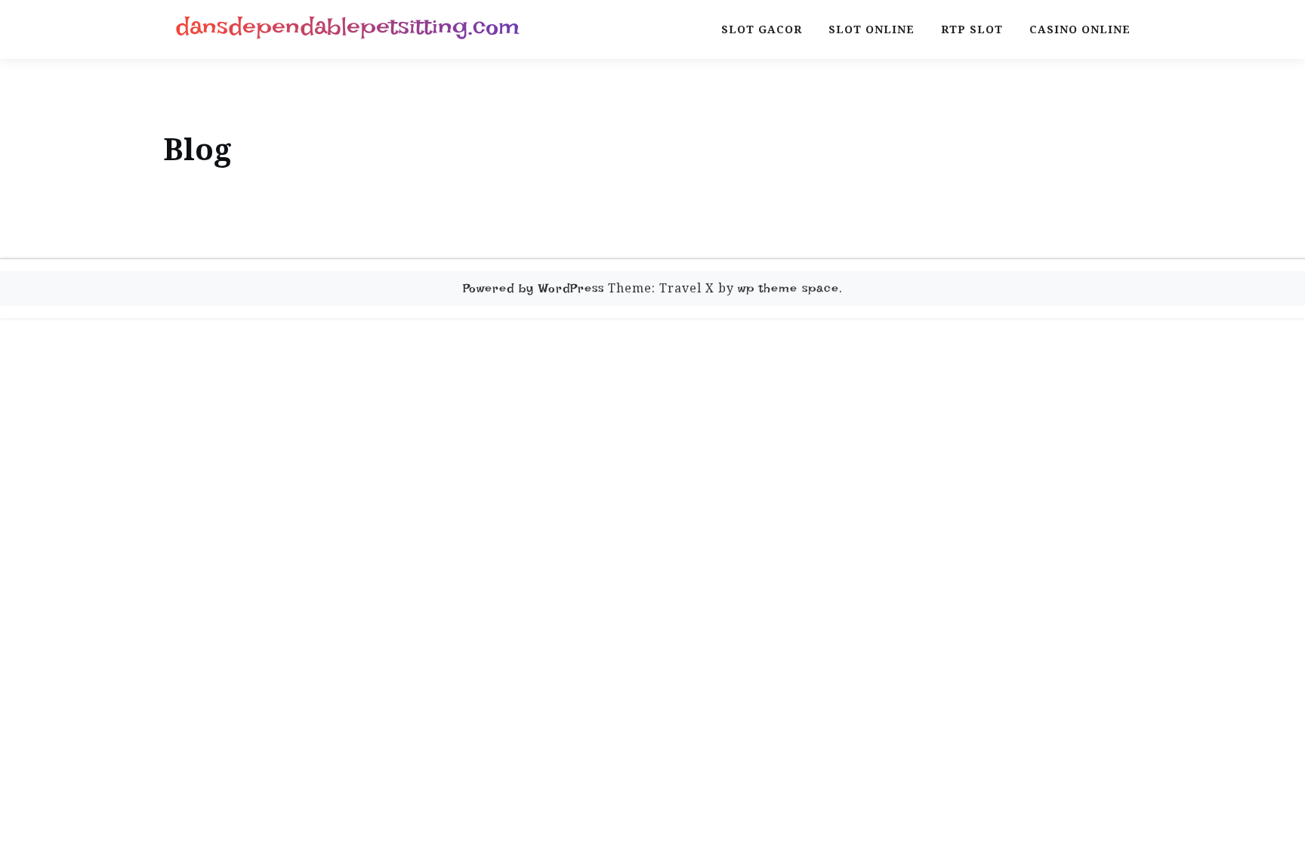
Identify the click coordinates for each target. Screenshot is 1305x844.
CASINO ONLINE (1080, 29)
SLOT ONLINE (871, 29)
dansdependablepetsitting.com (347, 26)
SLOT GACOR (761, 29)
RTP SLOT (972, 29)
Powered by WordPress (533, 288)
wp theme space (788, 288)
